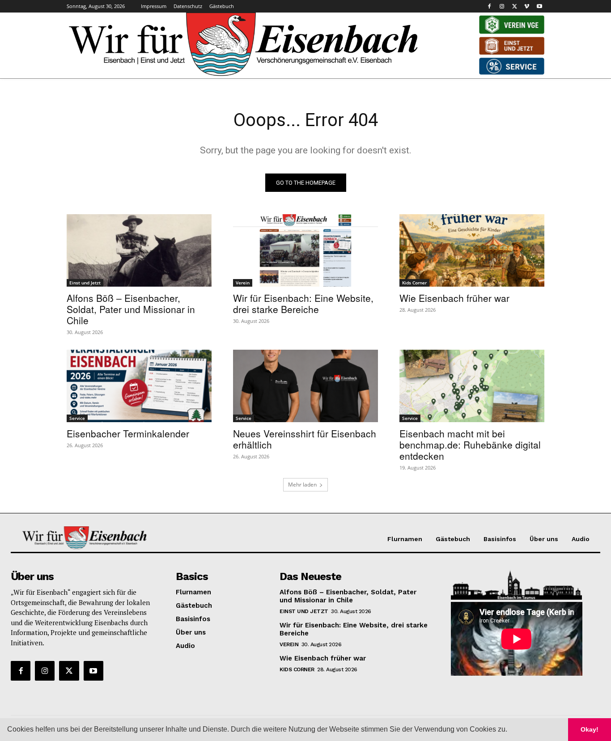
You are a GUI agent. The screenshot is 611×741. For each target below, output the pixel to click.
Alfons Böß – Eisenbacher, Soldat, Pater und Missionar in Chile (131, 309)
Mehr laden (302, 484)
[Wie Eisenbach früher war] (471, 250)
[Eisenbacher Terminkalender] (139, 386)
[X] (514, 6)
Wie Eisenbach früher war (454, 298)
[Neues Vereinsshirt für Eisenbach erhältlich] (305, 386)
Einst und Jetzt (85, 282)
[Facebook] (489, 6)
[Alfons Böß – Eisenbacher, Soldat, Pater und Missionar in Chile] (139, 250)
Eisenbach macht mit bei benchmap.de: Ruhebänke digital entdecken (470, 444)
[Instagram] (502, 6)
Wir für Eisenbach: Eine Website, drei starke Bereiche (303, 303)
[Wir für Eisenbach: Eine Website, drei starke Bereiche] (305, 250)
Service (77, 418)
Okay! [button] (589, 729)
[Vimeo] (527, 6)
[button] (510, 730)
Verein (243, 282)
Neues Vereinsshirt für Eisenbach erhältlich (304, 439)
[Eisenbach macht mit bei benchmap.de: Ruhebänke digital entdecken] (471, 386)
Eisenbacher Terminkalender (128, 433)
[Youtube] (539, 6)
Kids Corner (414, 282)
